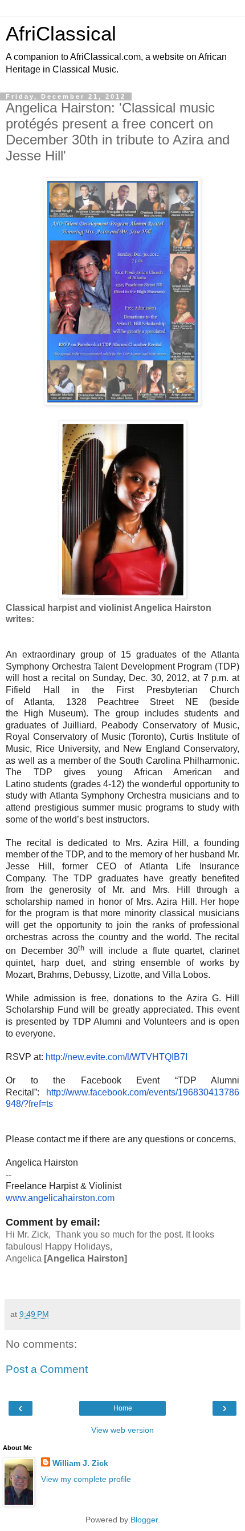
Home (122, 1408)
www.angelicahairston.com (60, 1198)
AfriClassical (61, 34)
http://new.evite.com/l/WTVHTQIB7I (116, 1057)
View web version (122, 1430)
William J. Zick (80, 1463)
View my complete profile (86, 1479)
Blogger (144, 1519)
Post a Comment (47, 1369)
